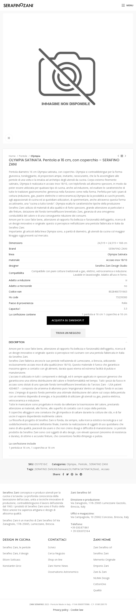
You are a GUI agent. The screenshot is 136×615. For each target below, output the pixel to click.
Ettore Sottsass (11, 559)
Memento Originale (104, 559)
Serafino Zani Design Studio (111, 265)
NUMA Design (101, 578)
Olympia (35, 156)
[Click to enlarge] (8, 138)
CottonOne (99, 584)
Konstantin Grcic (12, 565)
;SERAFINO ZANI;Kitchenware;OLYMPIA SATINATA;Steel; (66, 469)
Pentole (23, 156)
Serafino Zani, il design (16, 553)
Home (12, 156)
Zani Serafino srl (102, 547)
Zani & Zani (100, 571)
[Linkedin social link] (76, 474)
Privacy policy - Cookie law (68, 609)
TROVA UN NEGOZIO (68, 333)
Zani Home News (58, 565)
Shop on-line (55, 559)
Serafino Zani (101, 553)
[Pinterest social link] (72, 474)
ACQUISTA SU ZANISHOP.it (68, 320)
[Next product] (125, 156)
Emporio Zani (101, 565)
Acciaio (105, 469)
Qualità (97, 590)
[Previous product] (118, 156)
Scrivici (52, 547)
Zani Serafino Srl (81, 492)
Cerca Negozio (56, 553)
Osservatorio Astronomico (63, 571)
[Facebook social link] (63, 474)
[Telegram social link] (81, 474)
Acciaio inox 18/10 (116, 260)
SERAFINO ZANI (98, 464)
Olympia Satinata (117, 254)
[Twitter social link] (67, 474)
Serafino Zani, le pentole (17, 547)
